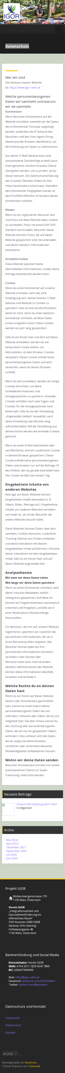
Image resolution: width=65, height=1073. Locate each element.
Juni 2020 (12, 858)
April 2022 (12, 843)
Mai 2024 (12, 840)
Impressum (12, 1018)
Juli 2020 (11, 854)
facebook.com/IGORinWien (38, 981)
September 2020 (16, 851)
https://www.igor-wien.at (25, 87)
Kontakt (10, 1032)
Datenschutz (13, 1025)
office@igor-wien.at (27, 977)
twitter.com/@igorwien (33, 984)
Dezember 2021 (16, 847)
